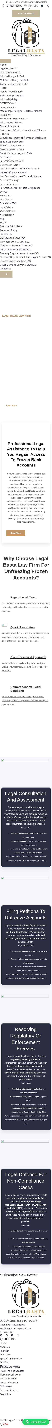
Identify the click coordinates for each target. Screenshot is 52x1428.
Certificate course (9, 164)
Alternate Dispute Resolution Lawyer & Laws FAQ (25, 257)
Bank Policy (6, 234)
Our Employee (7, 210)
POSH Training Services (12, 145)
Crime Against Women (11, 122)
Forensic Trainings (9, 180)
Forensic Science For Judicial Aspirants (20, 187)
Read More (11, 405)
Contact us (5, 268)
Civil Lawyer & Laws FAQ (12, 237)
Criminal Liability (8, 99)
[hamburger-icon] (5, 61)
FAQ (2, 222)
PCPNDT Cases (7, 103)
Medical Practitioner (10, 91)
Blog (2, 218)
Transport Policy (8, 230)
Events (3, 191)
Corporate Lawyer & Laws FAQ (15, 249)
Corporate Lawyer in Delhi (13, 83)
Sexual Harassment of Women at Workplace (23, 137)
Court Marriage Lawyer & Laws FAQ (18, 264)
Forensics (5, 157)
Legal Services (7, 68)
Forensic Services (9, 184)
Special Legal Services (11, 141)
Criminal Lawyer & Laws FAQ (14, 241)
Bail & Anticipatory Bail (12, 95)
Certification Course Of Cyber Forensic (20, 168)
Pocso (3, 87)
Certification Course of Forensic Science (20, 176)
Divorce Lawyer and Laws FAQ (15, 260)
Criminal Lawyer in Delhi (12, 76)
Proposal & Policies (10, 226)
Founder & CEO (8, 203)
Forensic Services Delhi (12, 160)
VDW (5, 1424)
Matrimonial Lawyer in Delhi (14, 80)
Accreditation (7, 214)
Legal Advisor (7, 207)
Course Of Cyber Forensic (13, 172)
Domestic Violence (9, 126)
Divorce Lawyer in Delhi (12, 149)
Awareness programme (12, 118)
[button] (35, 1422)
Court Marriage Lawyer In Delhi (16, 153)
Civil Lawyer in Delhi (10, 72)
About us (4, 195)
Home (3, 64)
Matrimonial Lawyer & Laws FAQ (16, 245)
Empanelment (7, 107)
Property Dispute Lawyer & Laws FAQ (19, 253)
